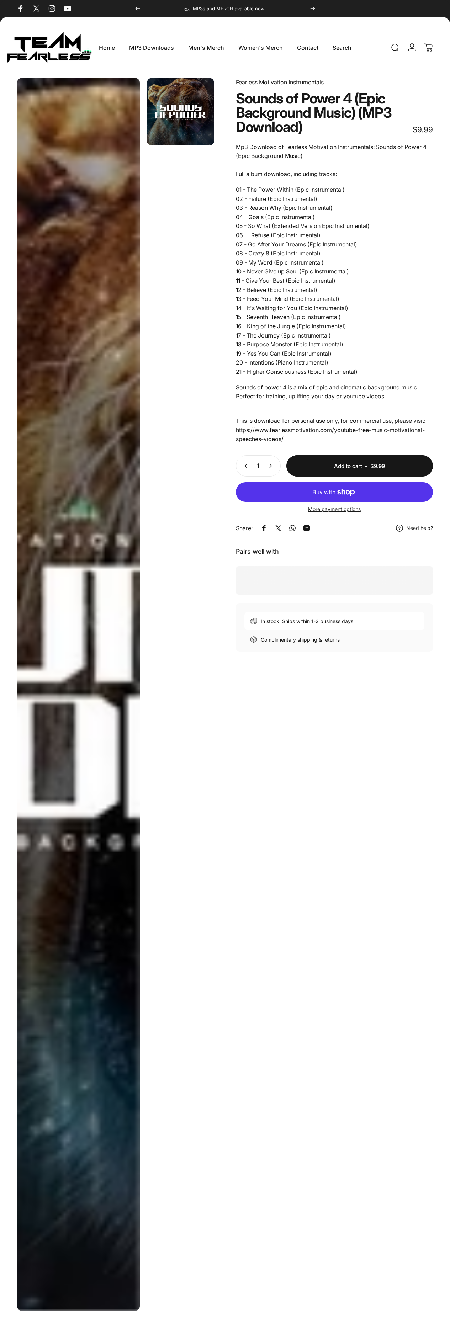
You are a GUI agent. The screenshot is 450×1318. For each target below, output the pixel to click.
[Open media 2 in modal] (78, 694)
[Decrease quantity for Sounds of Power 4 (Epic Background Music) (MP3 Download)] (244, 466)
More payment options (334, 509)
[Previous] (137, 8)
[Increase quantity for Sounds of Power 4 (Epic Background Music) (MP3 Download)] (272, 466)
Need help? (419, 528)
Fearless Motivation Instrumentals (280, 82)
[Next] (313, 8)
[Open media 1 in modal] (181, 111)
